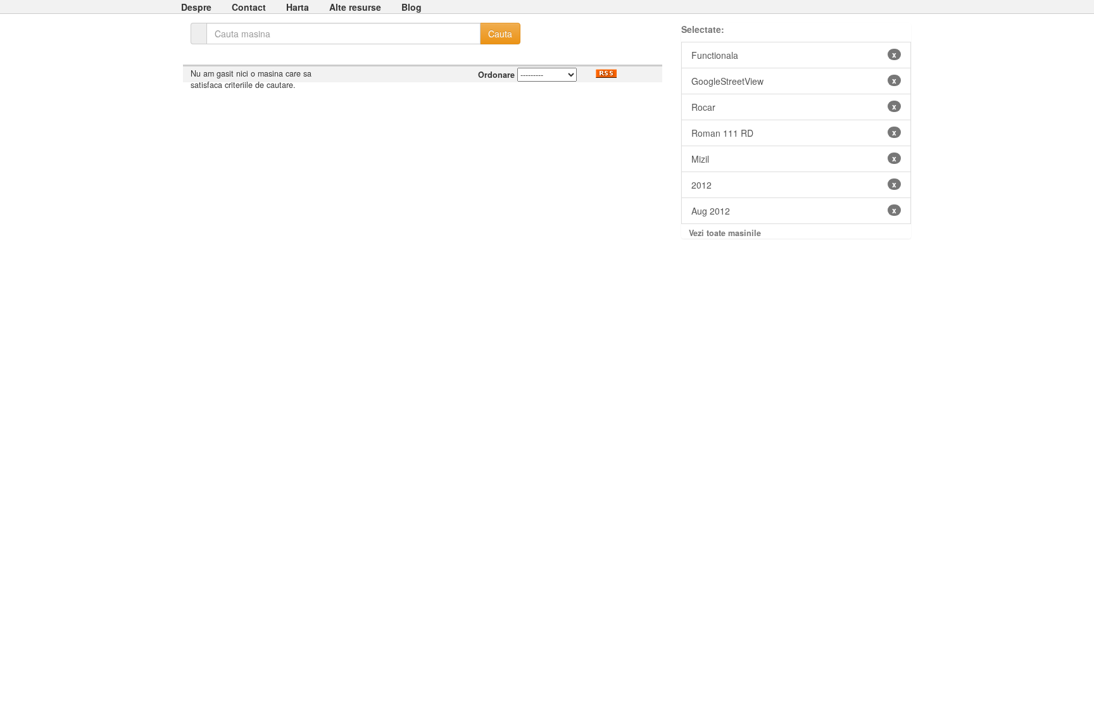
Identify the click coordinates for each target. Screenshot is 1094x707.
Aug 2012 (793, 210)
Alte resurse (355, 7)
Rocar (793, 107)
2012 (793, 184)
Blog (411, 7)
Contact (249, 7)
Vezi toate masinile (725, 233)
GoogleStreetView (793, 81)
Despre (196, 7)
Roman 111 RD (793, 133)
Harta (297, 7)
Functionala (793, 55)
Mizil (793, 159)
